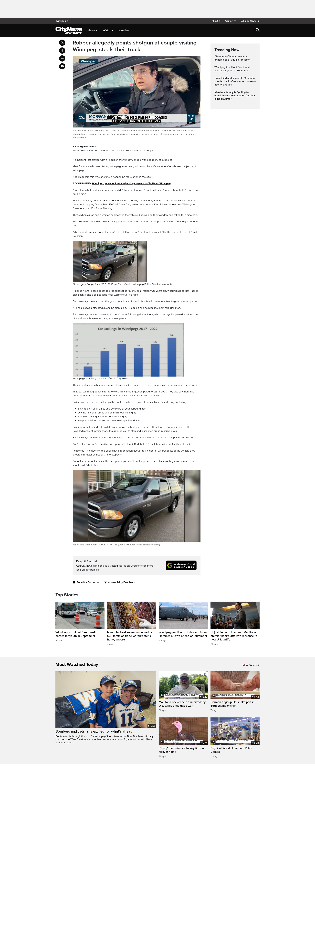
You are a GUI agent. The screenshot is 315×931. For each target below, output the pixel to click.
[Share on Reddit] (62, 58)
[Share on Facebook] (62, 50)
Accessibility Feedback (121, 582)
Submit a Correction (88, 582)
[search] (258, 30)
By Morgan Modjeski (85, 146)
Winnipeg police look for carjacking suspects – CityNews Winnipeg (131, 183)
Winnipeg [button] (61, 21)
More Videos (250, 665)
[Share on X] (62, 43)
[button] (216, 21)
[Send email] (62, 66)
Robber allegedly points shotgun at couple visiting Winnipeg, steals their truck (135, 46)
